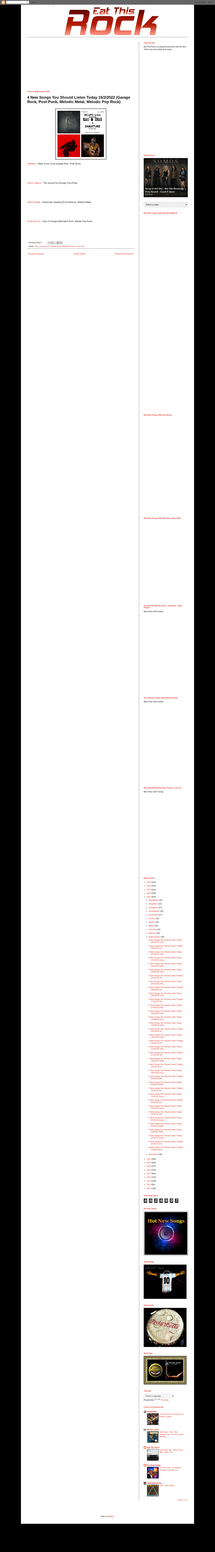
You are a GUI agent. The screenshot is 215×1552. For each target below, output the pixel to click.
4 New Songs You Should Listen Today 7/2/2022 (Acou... (165, 1095)
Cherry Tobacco (34, 183)
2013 (149, 1188)
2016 (149, 1177)
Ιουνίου (152, 922)
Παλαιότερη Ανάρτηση (124, 254)
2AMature (31, 164)
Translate (165, 1400)
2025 (149, 886)
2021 (149, 1159)
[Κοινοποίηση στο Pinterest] (61, 242)
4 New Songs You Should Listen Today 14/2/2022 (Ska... (165, 1024)
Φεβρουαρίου (155, 937)
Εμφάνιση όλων (183, 1500)
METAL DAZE (153, 1430)
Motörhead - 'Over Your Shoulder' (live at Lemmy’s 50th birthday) (171, 1434)
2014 (149, 1184)
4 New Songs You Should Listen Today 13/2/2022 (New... (165, 1036)
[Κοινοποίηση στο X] (55, 242)
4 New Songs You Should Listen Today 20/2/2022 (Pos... (165, 982)
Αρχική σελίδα (79, 254)
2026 (149, 882)
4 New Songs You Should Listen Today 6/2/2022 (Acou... (165, 1107)
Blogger (110, 1516)
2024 (149, 890)
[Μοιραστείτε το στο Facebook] (58, 242)
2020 (149, 1163)
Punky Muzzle (33, 221)
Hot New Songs (154, 1465)
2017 (149, 1174)
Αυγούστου (154, 915)
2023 (149, 893)
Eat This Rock (153, 1447)
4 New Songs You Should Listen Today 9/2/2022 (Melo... (165, 1083)
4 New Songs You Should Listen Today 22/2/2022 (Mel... (165, 965)
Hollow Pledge (33, 202)
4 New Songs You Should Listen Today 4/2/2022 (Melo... (165, 1125)
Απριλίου (153, 929)
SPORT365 (152, 1412)
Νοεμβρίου (153, 904)
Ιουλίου (152, 918)
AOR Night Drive (154, 1483)
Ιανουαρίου (154, 1154)
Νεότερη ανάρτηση (36, 254)
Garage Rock (44, 246)
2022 (36, 246)
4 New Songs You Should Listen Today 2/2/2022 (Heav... (165, 1137)
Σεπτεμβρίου (154, 911)
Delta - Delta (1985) (166, 1485)
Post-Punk (81, 246)
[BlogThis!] (52, 242)
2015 (149, 1181)
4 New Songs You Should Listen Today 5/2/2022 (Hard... (165, 1119)
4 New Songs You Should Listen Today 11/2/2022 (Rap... (165, 1060)
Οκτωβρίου (154, 907)
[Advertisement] (80, 64)
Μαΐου (152, 926)
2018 (149, 1170)
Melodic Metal (56, 246)
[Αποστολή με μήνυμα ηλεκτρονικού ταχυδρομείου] (49, 242)
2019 (149, 1166)
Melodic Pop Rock (69, 246)
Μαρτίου (152, 933)
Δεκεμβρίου (154, 900)
